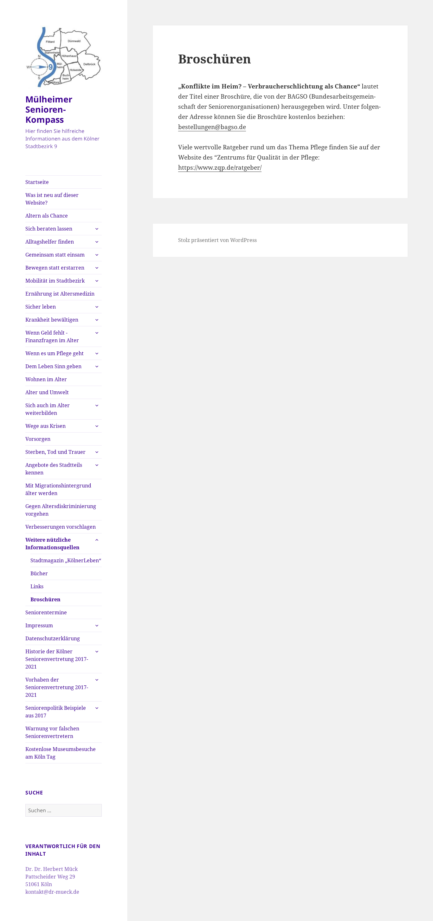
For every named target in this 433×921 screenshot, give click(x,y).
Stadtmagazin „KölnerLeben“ (65, 560)
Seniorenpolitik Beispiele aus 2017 (55, 711)
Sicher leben (40, 306)
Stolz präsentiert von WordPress (217, 240)
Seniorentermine (46, 612)
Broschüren (45, 599)
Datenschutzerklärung (52, 638)
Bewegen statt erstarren (54, 267)
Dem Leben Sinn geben (53, 366)
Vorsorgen (37, 438)
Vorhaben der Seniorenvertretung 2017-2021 (56, 687)
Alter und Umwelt (47, 392)
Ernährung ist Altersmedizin (59, 293)
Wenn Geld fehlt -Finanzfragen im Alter (52, 336)
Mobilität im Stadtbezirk (55, 280)
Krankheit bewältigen (51, 319)
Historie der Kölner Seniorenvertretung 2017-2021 (56, 659)
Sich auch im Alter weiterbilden (47, 409)
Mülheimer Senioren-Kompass (48, 109)
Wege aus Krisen (45, 425)
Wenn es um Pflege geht (54, 353)
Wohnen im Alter (46, 379)
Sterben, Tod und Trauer (55, 451)
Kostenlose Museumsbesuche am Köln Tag (60, 753)
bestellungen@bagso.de (212, 127)
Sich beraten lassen (48, 228)
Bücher (39, 573)
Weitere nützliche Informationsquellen (52, 543)
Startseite (37, 182)
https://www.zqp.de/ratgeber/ (220, 167)
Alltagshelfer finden (49, 241)
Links (36, 586)
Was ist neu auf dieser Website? (52, 199)
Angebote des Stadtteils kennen (53, 468)
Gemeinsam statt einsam (55, 254)
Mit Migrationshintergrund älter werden (58, 489)
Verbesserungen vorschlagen (60, 526)
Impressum (39, 625)
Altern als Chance (46, 215)
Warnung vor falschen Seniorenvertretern (52, 732)
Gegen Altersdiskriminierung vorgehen (60, 510)
